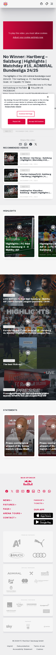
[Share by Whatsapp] (25, 144)
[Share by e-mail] (20, 144)
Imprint (18, 106)
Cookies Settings (26, 114)
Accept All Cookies (36, 121)
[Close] (48, 97)
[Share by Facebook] (30, 144)
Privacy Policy (10, 106)
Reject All (16, 121)
